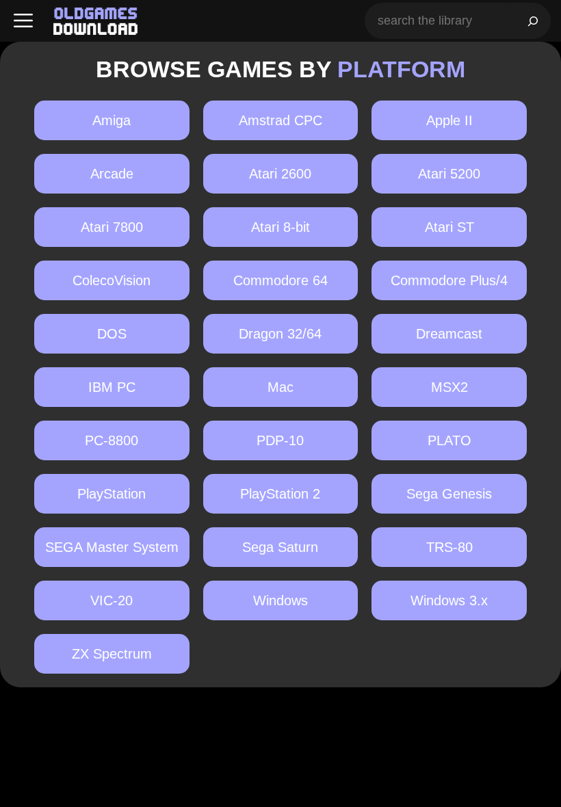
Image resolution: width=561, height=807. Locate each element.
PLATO (449, 440)
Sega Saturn (280, 547)
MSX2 (449, 387)
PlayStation (111, 493)
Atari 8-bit (280, 227)
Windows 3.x (449, 600)
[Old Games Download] (95, 21)
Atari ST (449, 227)
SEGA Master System (112, 547)
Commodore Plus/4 (449, 280)
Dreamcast (449, 333)
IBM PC (111, 387)
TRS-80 (449, 547)
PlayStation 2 (280, 493)
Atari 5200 (449, 173)
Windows (280, 600)
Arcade (111, 173)
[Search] (533, 20)
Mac (280, 387)
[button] (23, 21)
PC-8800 (111, 440)
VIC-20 (111, 600)
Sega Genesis (449, 493)
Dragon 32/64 (280, 333)
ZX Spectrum (112, 653)
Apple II (449, 120)
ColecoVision (112, 280)
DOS (112, 333)
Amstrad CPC (280, 120)
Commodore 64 (280, 280)
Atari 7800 (112, 227)
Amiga (111, 120)
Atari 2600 (280, 173)
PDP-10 (280, 440)
